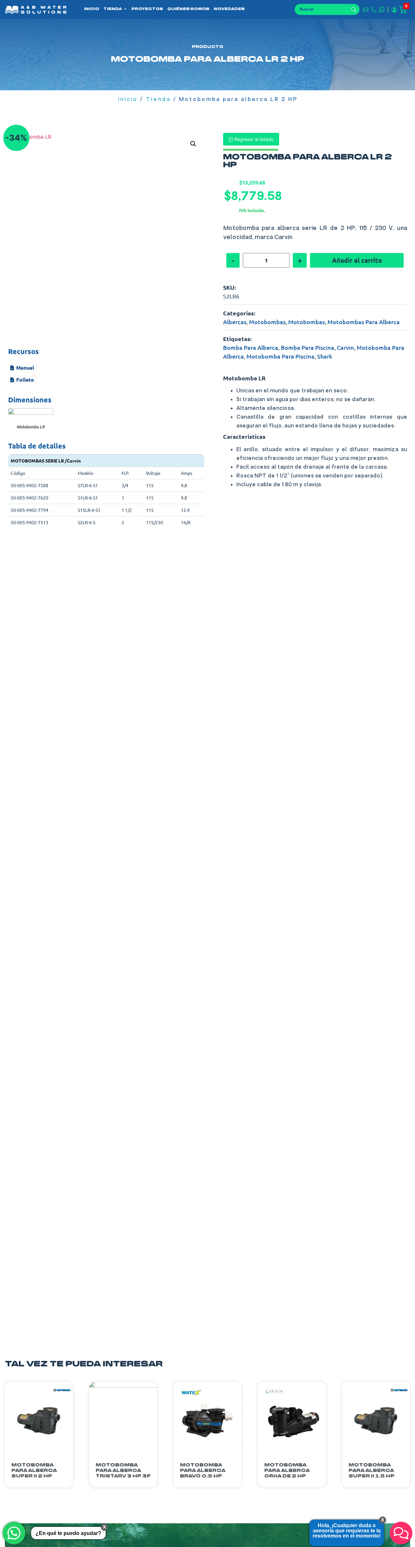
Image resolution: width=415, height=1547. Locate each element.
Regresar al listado (253, 139)
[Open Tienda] (125, 9)
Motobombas (267, 321)
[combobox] (323, 9)
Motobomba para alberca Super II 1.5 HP (372, 1471)
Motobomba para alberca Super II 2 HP (34, 1471)
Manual (25, 367)
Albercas (234, 321)
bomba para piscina (307, 347)
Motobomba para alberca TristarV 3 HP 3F (123, 1471)
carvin (345, 347)
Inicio (127, 99)
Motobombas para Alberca (363, 321)
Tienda (158, 99)
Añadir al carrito (357, 260)
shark (324, 356)
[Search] (355, 9)
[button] (193, 144)
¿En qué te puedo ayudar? (68, 1533)
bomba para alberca (250, 347)
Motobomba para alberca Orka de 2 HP (287, 1471)
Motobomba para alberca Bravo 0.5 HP (202, 1471)
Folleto (25, 379)
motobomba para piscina (280, 356)
